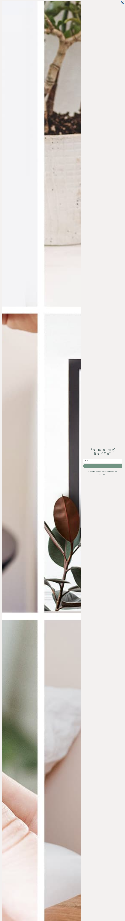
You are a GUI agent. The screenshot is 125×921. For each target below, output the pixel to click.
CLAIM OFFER (102, 466)
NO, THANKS (102, 474)
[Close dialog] (122, 2)
